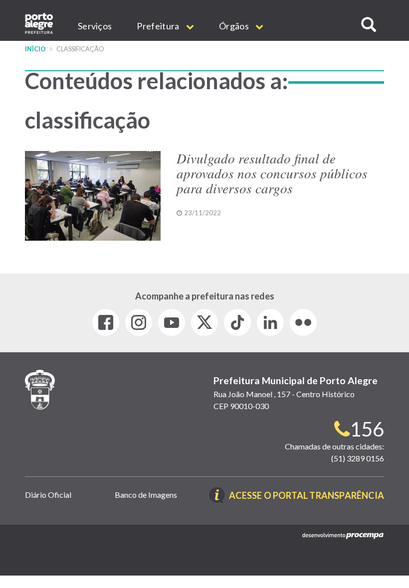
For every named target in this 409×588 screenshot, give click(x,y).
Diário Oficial (48, 494)
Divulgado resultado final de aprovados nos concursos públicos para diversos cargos (272, 172)
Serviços (95, 25)
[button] (368, 24)
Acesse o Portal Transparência (306, 496)
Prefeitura (159, 25)
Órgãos (234, 25)
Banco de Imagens (146, 494)
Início (35, 49)
